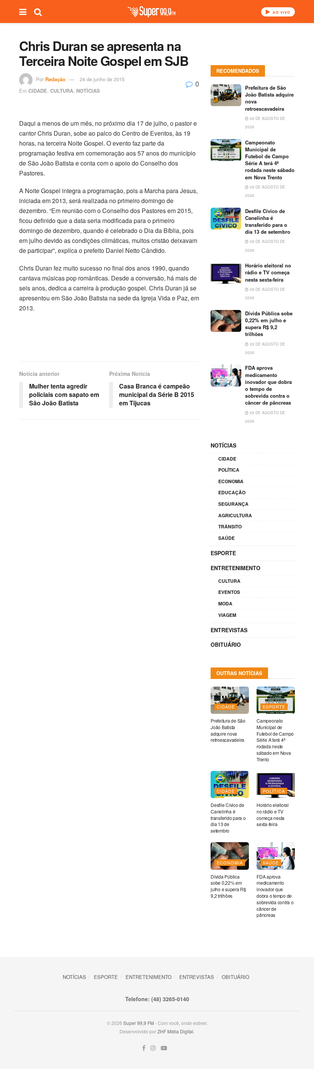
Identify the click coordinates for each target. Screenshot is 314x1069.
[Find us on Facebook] (144, 1048)
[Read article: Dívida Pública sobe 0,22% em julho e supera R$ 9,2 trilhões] (226, 321)
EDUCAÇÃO (231, 492)
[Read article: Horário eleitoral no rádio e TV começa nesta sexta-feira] (226, 273)
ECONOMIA (231, 481)
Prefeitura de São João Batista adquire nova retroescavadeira (269, 98)
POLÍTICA (228, 469)
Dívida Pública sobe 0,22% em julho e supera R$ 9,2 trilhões (269, 324)
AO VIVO (280, 12)
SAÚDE (226, 537)
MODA (225, 603)
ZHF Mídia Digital (175, 1031)
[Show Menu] (22, 11)
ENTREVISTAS (229, 630)
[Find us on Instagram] (153, 1048)
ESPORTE (223, 553)
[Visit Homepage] (151, 11)
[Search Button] (38, 11)
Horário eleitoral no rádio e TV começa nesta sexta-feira (268, 272)
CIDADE (37, 90)
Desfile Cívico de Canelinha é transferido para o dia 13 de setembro (267, 221)
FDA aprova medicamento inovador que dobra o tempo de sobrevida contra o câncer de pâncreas (268, 385)
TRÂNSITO (230, 526)
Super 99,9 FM (138, 1023)
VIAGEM (227, 615)
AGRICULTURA (235, 515)
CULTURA (61, 90)
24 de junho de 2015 (102, 79)
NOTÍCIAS (88, 90)
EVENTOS (229, 592)
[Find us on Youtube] (164, 1048)
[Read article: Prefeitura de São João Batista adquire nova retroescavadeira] (226, 95)
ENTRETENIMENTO (235, 568)
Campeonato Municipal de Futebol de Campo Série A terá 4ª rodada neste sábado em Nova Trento (269, 160)
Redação (55, 79)
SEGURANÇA (233, 503)
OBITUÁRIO (226, 644)
